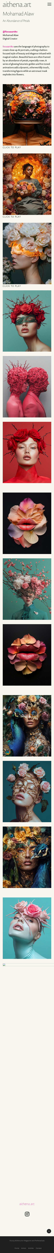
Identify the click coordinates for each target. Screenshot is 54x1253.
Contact (39, 1248)
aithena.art (27, 1204)
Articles (31, 1248)
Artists (23, 1248)
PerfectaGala (39, 1240)
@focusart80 (10, 31)
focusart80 (8, 46)
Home (17, 1248)
